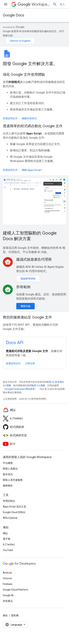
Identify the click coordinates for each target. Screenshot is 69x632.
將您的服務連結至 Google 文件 (27, 317)
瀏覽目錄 (25, 306)
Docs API (14, 342)
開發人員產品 (10, 468)
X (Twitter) (9, 544)
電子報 (6, 538)
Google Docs (13, 15)
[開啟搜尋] (55, 4)
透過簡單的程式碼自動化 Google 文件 (33, 126)
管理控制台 (9, 500)
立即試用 (30, 363)
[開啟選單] (5, 4)
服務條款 (8, 485)
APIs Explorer (10, 517)
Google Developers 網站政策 (20, 389)
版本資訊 (8, 474)
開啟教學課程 (28, 278)
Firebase (7, 584)
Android (7, 572)
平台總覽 (8, 463)
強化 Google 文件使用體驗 (24, 74)
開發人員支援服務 (13, 479)
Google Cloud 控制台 (14, 512)
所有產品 (8, 601)
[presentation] (34, 64)
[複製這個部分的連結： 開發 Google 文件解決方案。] (62, 64)
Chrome (7, 578)
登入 (62, 4)
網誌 (5, 533)
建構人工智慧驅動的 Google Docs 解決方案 (30, 235)
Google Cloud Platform (15, 589)
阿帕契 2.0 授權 (37, 385)
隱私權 (15, 615)
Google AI (8, 595)
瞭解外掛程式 (29, 118)
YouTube (8, 550)
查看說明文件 (10, 118)
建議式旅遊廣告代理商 (34, 259)
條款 (5, 615)
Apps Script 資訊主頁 (14, 506)
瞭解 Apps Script (32, 169)
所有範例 (23, 287)
